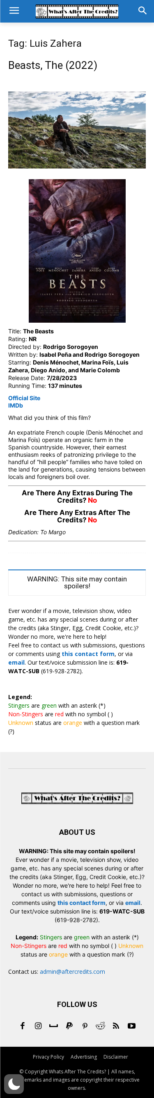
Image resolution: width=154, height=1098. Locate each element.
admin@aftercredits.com (72, 971)
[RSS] (116, 1026)
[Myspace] (54, 1026)
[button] (14, 1084)
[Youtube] (132, 1026)
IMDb (15, 405)
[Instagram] (38, 1026)
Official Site (24, 397)
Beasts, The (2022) (52, 65)
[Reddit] (100, 1026)
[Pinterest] (85, 1026)
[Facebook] (22, 1026)
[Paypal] (69, 1026)
